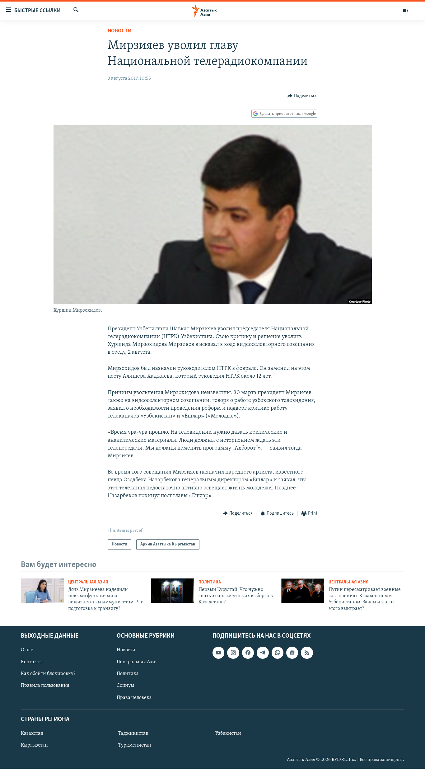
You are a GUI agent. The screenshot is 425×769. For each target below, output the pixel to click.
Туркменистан (134, 745)
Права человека (134, 697)
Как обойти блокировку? (48, 674)
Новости (120, 31)
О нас (27, 650)
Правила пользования (45, 685)
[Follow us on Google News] (292, 652)
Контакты (32, 661)
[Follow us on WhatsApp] (277, 652)
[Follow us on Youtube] (218, 652)
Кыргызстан (34, 745)
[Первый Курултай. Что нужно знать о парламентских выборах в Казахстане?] (172, 590)
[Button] (302, 96)
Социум (125, 685)
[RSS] (307, 652)
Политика (209, 582)
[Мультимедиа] (405, 10)
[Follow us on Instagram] (233, 652)
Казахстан (32, 733)
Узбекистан (228, 733)
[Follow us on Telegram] (263, 652)
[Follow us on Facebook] (248, 652)
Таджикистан (133, 733)
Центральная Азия (88, 582)
